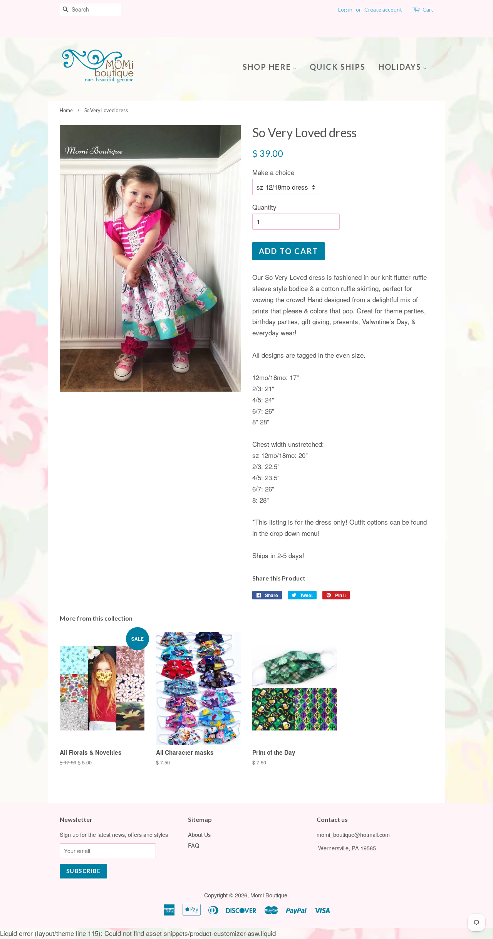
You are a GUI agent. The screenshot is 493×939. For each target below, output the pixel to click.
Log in (345, 9)
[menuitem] (272, 66)
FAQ (193, 845)
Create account (383, 9)
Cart (428, 9)
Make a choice (273, 172)
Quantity (264, 207)
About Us (199, 834)
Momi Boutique (268, 895)
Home (66, 110)
